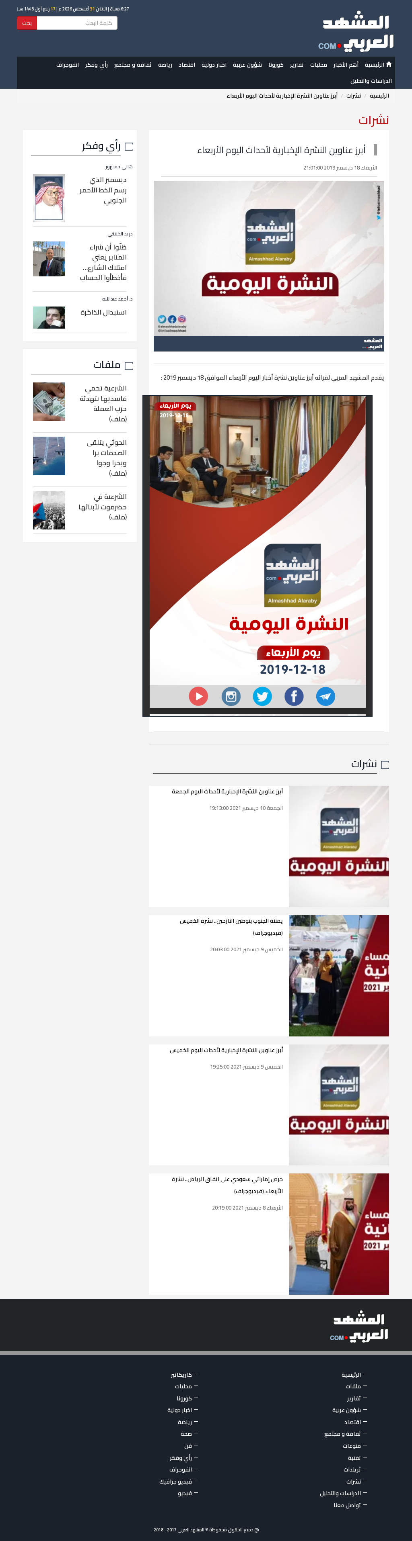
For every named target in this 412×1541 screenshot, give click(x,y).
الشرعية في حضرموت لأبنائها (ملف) (102, 506)
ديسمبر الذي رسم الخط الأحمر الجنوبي (103, 189)
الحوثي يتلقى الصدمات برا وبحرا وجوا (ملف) (107, 458)
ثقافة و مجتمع (133, 64)
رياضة (165, 64)
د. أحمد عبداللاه (117, 298)
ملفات (107, 364)
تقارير (297, 64)
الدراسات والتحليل (371, 81)
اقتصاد (187, 64)
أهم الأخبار (346, 64)
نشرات (353, 95)
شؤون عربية (247, 64)
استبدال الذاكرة (103, 312)
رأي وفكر (96, 64)
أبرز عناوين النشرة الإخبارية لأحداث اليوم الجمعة (227, 791)
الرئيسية (375, 64)
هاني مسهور (119, 166)
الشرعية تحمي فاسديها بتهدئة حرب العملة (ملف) (103, 403)
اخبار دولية (214, 64)
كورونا (276, 64)
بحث (27, 23)
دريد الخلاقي (120, 233)
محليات (318, 64)
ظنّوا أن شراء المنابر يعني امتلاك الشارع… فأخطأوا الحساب (103, 262)
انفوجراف (67, 64)
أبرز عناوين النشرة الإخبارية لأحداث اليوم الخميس (226, 1050)
